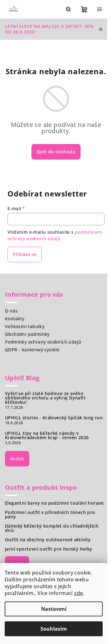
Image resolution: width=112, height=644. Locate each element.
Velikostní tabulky (24, 326)
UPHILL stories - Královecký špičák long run (54, 418)
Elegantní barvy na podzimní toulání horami (54, 503)
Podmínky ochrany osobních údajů (43, 342)
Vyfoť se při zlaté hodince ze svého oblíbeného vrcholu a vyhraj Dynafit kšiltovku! (45, 397)
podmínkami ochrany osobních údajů (55, 235)
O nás (11, 311)
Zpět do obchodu (56, 152)
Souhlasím (53, 628)
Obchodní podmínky (27, 334)
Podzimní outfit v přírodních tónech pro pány (50, 514)
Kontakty (14, 319)
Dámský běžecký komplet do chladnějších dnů (51, 528)
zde (78, 593)
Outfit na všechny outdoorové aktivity (48, 540)
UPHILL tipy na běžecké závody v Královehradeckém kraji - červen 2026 (47, 435)
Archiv (17, 459)
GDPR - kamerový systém (32, 350)
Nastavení (54, 609)
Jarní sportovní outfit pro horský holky (48, 549)
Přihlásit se (24, 254)
